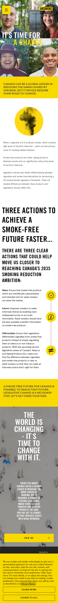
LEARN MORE (29, 589)
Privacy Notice (28, 584)
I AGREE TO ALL (29, 597)
